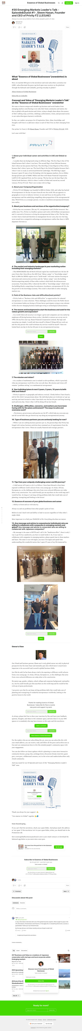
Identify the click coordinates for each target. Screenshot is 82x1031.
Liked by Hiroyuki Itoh (22, 919)
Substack (33, 1027)
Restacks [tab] (22, 903)
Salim (16, 917)
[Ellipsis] (69, 917)
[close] (56, 962)
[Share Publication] (62, 2)
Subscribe (69, 3)
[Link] (9, 78)
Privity (26, 190)
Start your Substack (36, 1023)
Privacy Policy (53, 986)
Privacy (40, 1019)
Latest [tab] (18, 950)
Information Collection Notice (40, 986)
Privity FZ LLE (59, 129)
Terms (44, 1019)
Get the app (59, 847)
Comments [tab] (15, 903)
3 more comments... (17, 942)
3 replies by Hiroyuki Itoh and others (26, 935)
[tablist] (19, 902)
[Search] (58, 2)
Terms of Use (49, 984)
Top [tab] (14, 950)
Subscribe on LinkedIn (19, 96)
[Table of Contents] (2, 515)
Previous (18, 891)
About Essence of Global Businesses (24, 92)
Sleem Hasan (34, 129)
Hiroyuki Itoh (19, 22)
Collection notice (51, 1019)
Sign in (77, 3)
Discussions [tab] (24, 950)
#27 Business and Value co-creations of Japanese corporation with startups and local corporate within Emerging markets (31, 957)
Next (65, 891)
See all (15, 995)
